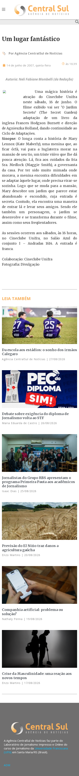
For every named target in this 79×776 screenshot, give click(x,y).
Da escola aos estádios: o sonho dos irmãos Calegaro (39, 352)
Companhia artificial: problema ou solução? (32, 611)
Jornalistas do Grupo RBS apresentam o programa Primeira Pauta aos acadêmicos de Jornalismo (38, 482)
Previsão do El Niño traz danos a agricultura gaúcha (30, 548)
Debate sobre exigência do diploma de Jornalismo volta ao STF (35, 416)
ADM (7, 765)
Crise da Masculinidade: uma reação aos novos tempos (37, 675)
